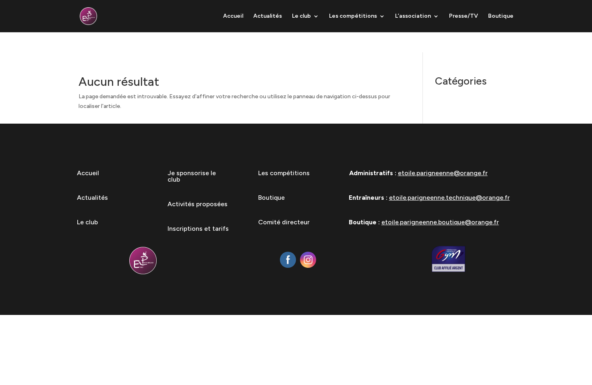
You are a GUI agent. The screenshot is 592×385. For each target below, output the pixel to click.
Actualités (267, 16)
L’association (413, 16)
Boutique (500, 16)
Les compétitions (353, 16)
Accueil (233, 16)
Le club (301, 16)
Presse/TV (463, 16)
